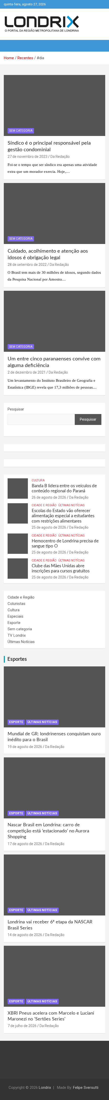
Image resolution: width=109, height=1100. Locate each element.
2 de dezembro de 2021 (27, 372)
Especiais (15, 616)
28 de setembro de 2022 (27, 265)
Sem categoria (20, 130)
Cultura (38, 480)
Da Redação (60, 157)
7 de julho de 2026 (22, 1026)
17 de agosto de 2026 (25, 844)
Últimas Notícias (71, 505)
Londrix (45, 1087)
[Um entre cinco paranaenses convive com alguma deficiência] (54, 321)
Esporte (14, 622)
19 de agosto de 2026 (25, 747)
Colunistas (16, 603)
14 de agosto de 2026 (25, 935)
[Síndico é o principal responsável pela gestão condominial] (54, 105)
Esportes (17, 659)
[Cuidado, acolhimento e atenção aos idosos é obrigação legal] (54, 213)
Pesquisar (16, 409)
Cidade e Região (44, 505)
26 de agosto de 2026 (49, 497)
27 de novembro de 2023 (27, 157)
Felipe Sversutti (85, 1087)
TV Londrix (17, 635)
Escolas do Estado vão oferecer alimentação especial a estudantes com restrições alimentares (63, 516)
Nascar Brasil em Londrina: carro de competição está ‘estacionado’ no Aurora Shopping (48, 831)
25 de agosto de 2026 (49, 527)
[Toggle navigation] (10, 46)
